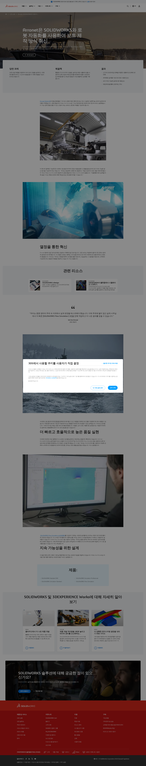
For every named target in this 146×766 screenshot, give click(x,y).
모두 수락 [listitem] (113, 387)
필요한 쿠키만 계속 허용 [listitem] (110, 363)
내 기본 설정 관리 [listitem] (98, 388)
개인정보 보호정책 (51, 378)
